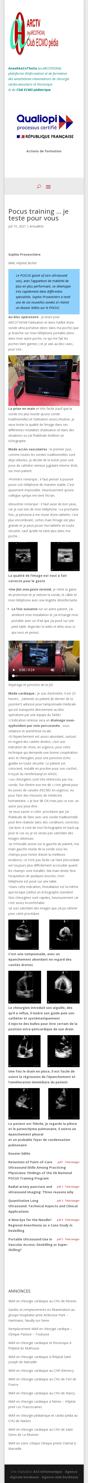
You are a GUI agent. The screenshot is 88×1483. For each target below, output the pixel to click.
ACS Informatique (47, 1471)
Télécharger (72, 1162)
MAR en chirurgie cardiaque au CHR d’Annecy (41, 1370)
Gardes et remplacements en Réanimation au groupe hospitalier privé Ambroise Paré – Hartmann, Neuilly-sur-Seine (41, 1315)
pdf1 (60, 1162)
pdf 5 (60, 1239)
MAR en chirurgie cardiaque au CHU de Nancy (41, 1393)
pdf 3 (60, 1200)
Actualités (37, 226)
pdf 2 (60, 1186)
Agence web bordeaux (60, 1477)
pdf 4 (60, 1219)
